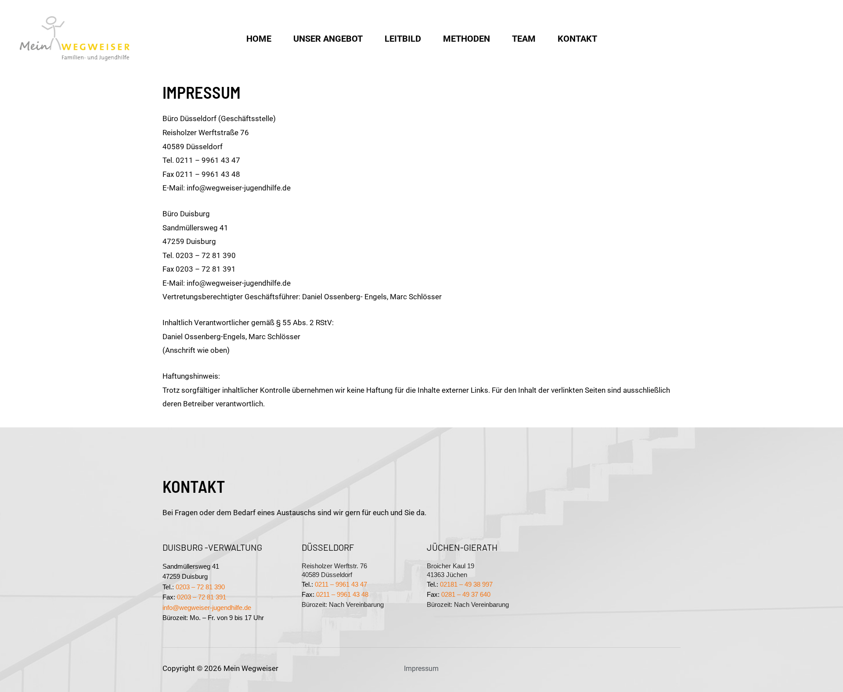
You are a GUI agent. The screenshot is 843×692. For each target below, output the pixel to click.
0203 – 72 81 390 (200, 587)
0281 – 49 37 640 (465, 594)
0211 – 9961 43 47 (341, 584)
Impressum (421, 668)
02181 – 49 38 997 (466, 584)
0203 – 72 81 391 (201, 597)
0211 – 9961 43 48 (342, 594)
